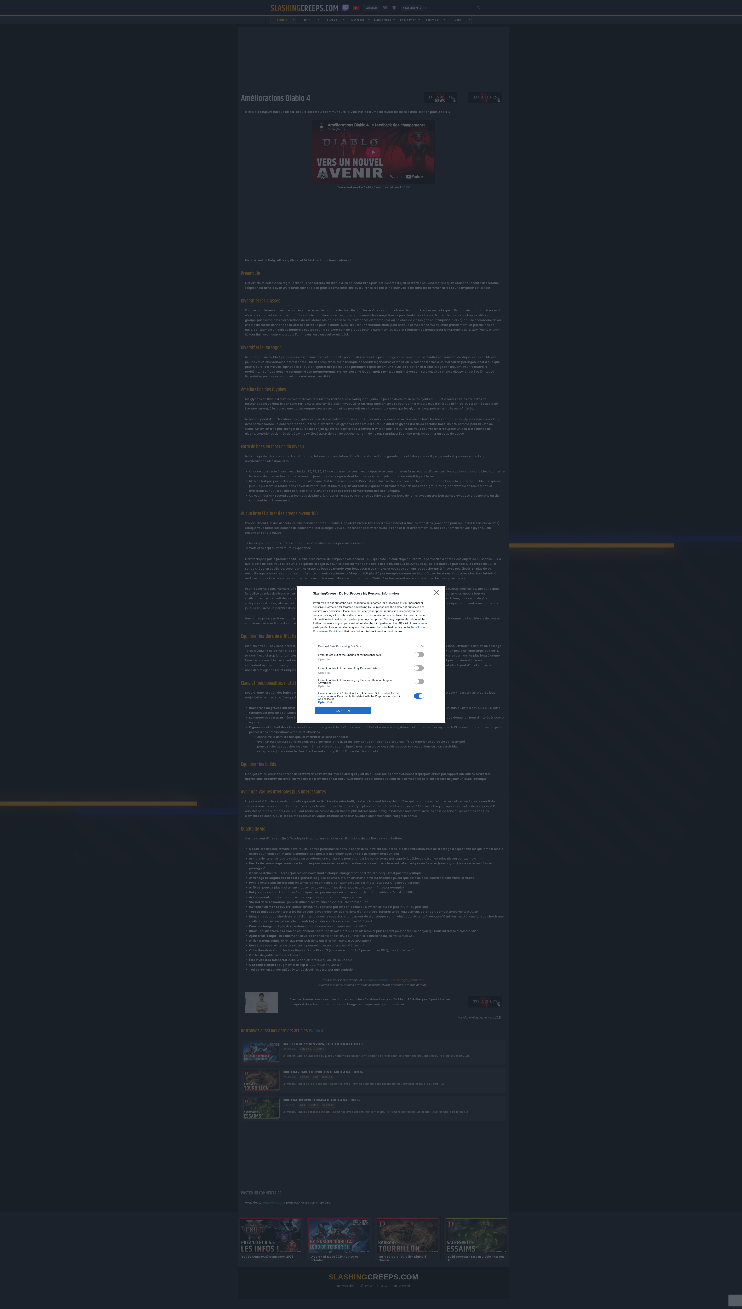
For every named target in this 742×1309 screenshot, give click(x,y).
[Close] (438, 593)
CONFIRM (343, 710)
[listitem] (371, 646)
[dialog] (371, 654)
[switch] (419, 654)
